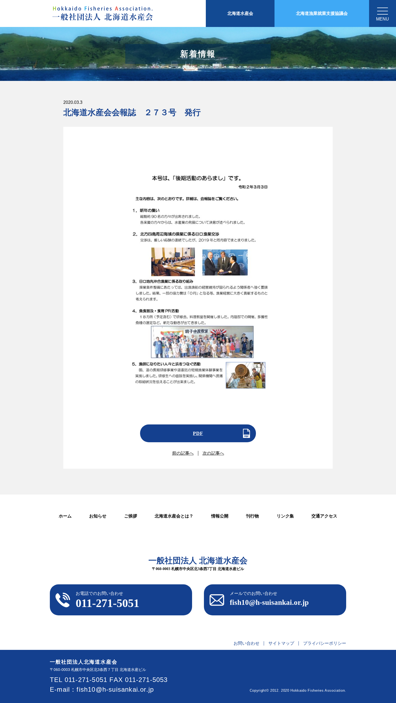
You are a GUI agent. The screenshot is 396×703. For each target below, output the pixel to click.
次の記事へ (213, 453)
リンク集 (285, 516)
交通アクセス (324, 516)
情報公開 (219, 516)
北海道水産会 (240, 13)
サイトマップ (281, 643)
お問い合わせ (246, 643)
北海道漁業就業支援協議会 (322, 13)
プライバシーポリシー (324, 643)
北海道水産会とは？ (174, 516)
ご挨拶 (130, 516)
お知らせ (97, 516)
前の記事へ (183, 453)
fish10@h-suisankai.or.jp (115, 689)
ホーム (65, 516)
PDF (198, 433)
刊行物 (252, 516)
